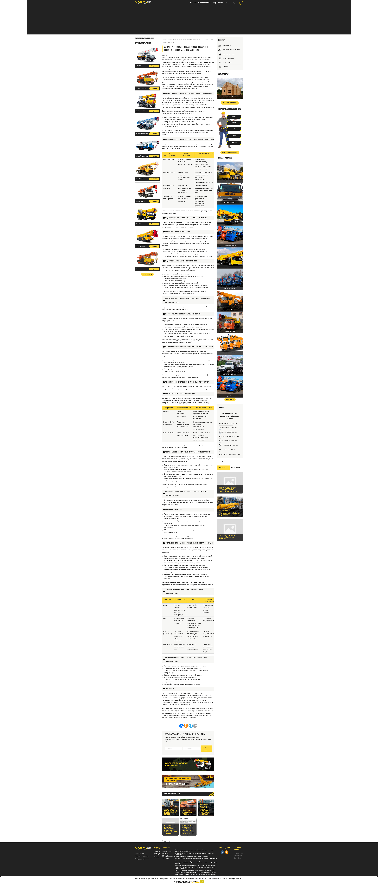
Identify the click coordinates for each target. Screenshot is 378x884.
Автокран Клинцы (229, 288)
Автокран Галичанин (230, 396)
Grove (234, 122)
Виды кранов (218, 3)
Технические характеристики (231, 49)
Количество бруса (230, 97)
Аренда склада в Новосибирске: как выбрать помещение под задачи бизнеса (196, 862)
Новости (193, 3)
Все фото (230, 399)
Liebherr (234, 116)
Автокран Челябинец (229, 374)
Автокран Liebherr (229, 202)
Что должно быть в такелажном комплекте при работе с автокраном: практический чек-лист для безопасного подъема (196, 859)
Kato (234, 128)
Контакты (165, 853)
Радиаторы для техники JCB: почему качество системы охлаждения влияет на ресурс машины (195, 875)
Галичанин (234, 142)
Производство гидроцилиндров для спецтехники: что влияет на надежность (194, 854)
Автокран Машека (229, 310)
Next (241, 87)
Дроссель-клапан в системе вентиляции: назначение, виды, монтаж (195, 872)
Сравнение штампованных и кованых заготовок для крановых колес (196, 865)
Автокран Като (229, 267)
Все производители (229, 153)
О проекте (157, 851)
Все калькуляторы (230, 103)
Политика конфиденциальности (168, 855)
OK (202, 881)
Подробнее (154, 66)
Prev (218, 87)
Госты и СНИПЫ (227, 62)
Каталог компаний (156, 857)
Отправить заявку (206, 748)
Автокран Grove (230, 181)
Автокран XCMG (230, 224)
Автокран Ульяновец (229, 353)
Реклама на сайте (167, 851)
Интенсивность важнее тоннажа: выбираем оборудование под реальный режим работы (194, 850)
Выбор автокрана (204, 3)
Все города (147, 274)
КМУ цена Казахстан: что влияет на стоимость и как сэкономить (194, 870)
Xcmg (234, 135)
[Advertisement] (189, 20)
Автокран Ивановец (230, 245)
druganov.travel (196, 883)
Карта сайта (165, 858)
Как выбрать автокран (157, 853)
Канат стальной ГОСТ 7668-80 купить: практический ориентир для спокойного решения (194, 868)
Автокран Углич (230, 331)
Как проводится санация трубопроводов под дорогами (191, 856)
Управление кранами (229, 54)
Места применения (228, 58)
